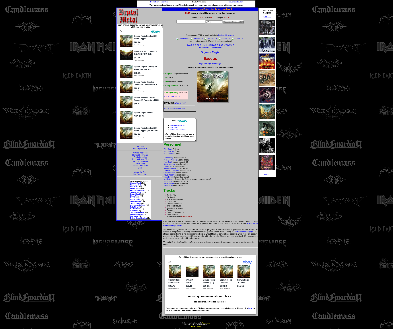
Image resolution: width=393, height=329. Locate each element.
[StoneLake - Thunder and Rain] (267, 36)
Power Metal (135, 188)
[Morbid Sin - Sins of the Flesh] (267, 171)
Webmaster (206, 323)
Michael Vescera (170, 160)
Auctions (174, 127)
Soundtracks (216, 47)
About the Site (140, 172)
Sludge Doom (135, 201)
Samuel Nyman (169, 168)
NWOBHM (134, 187)
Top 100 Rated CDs (140, 159)
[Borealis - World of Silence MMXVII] (267, 53)
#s (188, 45)
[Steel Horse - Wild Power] (267, 103)
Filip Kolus (167, 149)
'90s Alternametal (137, 212)
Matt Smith (167, 162)
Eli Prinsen (168, 166)
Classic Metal (135, 183)
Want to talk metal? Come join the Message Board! (210, 9)
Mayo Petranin (169, 175)
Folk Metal (134, 207)
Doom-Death (135, 200)
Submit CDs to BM (140, 166)
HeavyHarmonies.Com (159, 2)
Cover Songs (140, 164)
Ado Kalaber (168, 183)
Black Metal (134, 196)
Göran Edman (169, 173)
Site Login (140, 146)
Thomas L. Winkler (171, 171)
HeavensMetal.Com (235, 2)
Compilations (203, 47)
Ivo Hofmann (168, 179)
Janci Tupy (168, 181)
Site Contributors (140, 174)
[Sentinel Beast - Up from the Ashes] (267, 137)
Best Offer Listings (177, 130)
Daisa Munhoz (169, 164)
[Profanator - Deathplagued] (267, 154)
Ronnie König (169, 153)
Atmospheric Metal (137, 205)
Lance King (168, 158)
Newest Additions (140, 153)
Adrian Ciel (168, 186)
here (250, 308)
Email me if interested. (226, 35)
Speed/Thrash (135, 192)
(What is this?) (180, 103)
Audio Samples (140, 157)
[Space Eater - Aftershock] (267, 120)
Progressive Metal (137, 190)
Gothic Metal (135, 209)
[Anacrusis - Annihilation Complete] (267, 87)
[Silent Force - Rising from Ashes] (267, 70)
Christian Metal (136, 185)
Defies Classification (138, 218)
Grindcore (134, 211)
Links (140, 168)
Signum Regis (210, 52)
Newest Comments (140, 155)
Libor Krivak (168, 177)
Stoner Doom (135, 203)
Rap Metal (134, 216)
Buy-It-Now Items (177, 125)
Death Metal (135, 194)
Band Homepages (140, 161)
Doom (132, 198)
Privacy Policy (196, 326)
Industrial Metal (136, 214)
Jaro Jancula (168, 151)
